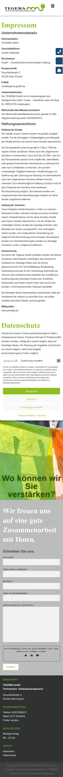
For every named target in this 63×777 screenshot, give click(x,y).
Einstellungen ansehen (31, 407)
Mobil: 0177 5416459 (14, 716)
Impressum (41, 415)
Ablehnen (31, 399)
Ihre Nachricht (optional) (18, 605)
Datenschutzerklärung (27, 415)
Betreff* (8, 581)
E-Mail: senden (11, 720)
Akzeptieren (31, 391)
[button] (58, 360)
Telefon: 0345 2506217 (15, 712)
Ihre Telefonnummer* (15, 593)
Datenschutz (9, 755)
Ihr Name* (8, 557)
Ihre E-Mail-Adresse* (15, 569)
